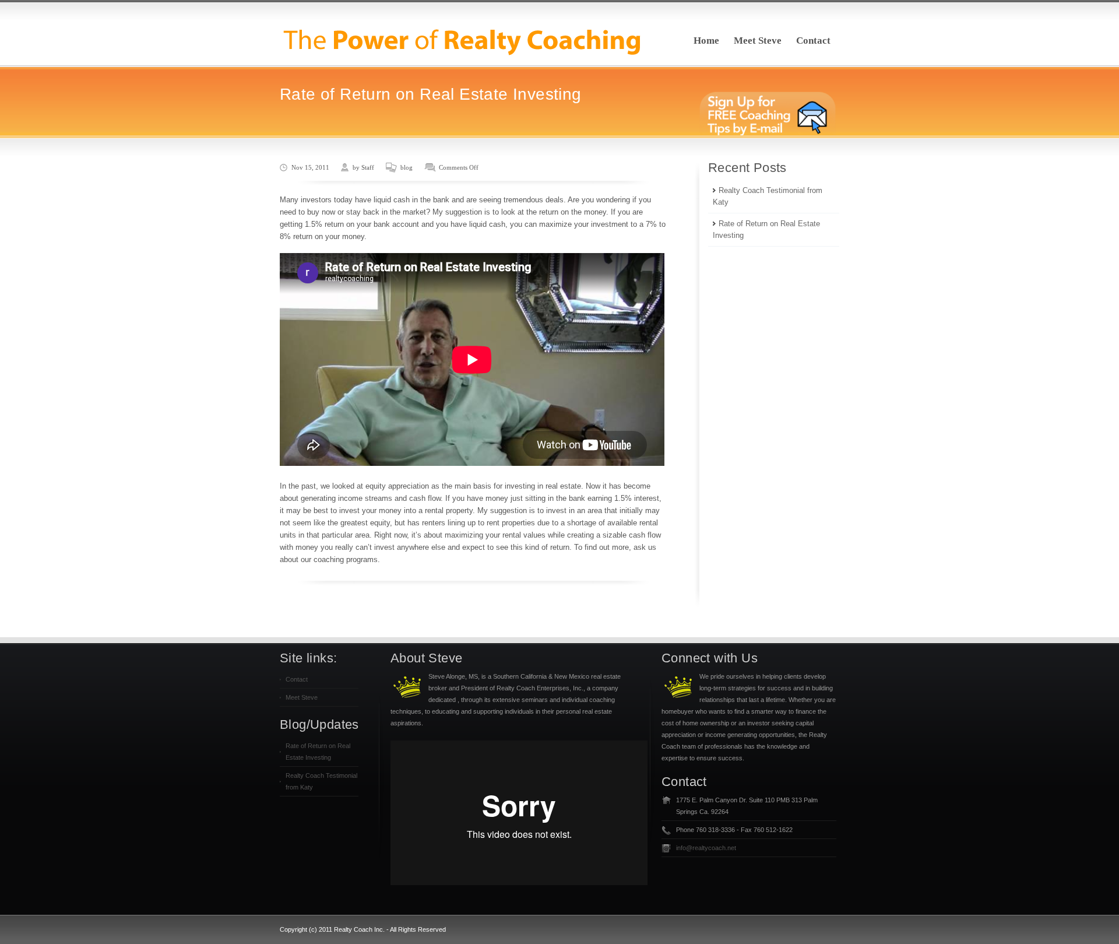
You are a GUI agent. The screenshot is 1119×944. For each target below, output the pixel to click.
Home (706, 40)
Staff (367, 167)
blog (406, 167)
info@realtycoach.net (706, 847)
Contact (813, 40)
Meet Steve (758, 40)
